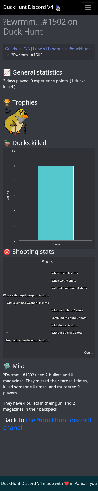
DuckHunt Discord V (28, 7)
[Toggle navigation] (88, 7)
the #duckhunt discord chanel (47, 424)
